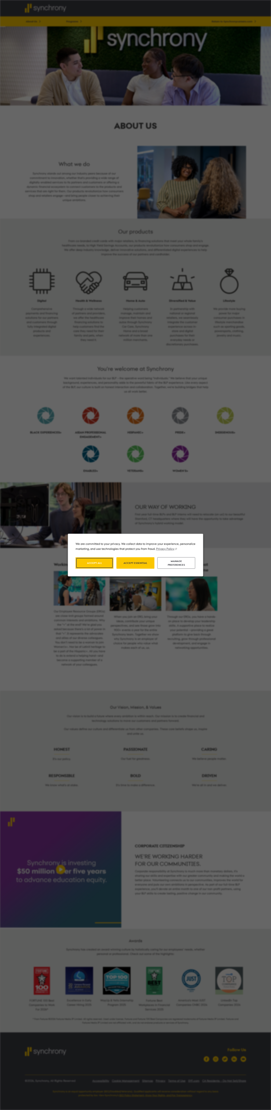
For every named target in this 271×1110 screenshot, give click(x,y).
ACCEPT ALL (94, 562)
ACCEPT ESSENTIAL (135, 562)
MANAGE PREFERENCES (176, 563)
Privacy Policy (165, 549)
